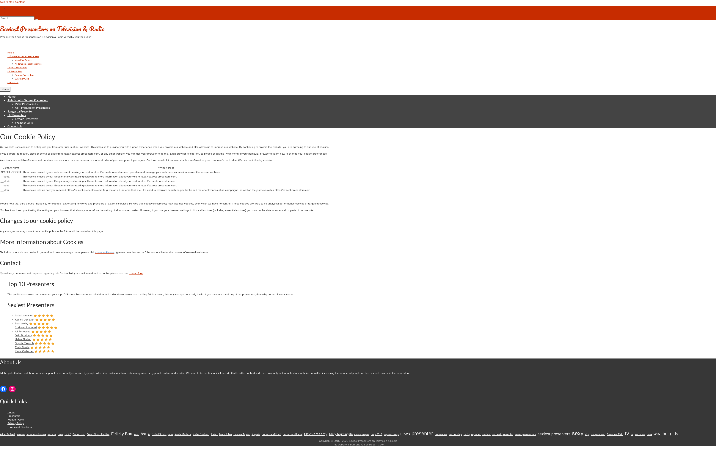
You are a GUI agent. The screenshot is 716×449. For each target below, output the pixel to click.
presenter (422, 433)
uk (632, 434)
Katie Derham (201, 434)
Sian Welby (21, 323)
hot (143, 434)
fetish (136, 434)
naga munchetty (391, 434)
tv (627, 433)
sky (587, 434)
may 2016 (376, 434)
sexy (577, 433)
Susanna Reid (615, 434)
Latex (214, 434)
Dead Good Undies (98, 434)
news (405, 434)
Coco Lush (79, 434)
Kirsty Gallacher (24, 351)
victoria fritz (640, 434)
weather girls (666, 434)
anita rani (21, 434)
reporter (476, 434)
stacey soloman (598, 434)
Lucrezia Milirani (271, 434)
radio (467, 434)
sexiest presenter (502, 434)
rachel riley (455, 434)
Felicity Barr (122, 434)
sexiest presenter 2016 (525, 434)
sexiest (486, 434)
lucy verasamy (315, 434)
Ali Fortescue (22, 331)
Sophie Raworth (24, 343)
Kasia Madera (183, 434)
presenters (441, 434)
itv (149, 434)
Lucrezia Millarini (292, 434)
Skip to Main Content (12, 1)
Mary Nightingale (341, 434)
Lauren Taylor (241, 434)
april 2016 (52, 434)
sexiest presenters (554, 434)
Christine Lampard (26, 327)
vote (649, 434)
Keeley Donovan (24, 319)
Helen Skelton (23, 339)
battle (60, 434)
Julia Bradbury (23, 335)
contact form (136, 273)
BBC (68, 434)
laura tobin (225, 434)
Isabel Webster (24, 315)
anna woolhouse (36, 434)
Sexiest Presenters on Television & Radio (52, 28)
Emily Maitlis (22, 347)
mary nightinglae (361, 434)
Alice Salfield (7, 434)
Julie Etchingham (162, 434)
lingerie (256, 434)
